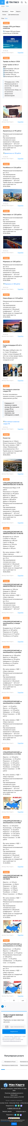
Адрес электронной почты (17, 1026)
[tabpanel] (10, 1063)
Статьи (4, 14)
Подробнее (20, 52)
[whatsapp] (18, 1115)
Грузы (6, 18)
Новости (18, 11)
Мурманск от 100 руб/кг (12, 261)
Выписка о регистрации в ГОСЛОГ (14, 1097)
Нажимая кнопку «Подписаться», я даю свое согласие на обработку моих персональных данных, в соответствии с (13, 1039)
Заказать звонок (7, 1111)
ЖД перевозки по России (9, 1061)
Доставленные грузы (13, 14)
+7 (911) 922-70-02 (14, 1103)
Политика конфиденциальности (14, 1093)
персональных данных (5, 1121)
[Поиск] (21, 2)
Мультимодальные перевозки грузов (10, 1065)
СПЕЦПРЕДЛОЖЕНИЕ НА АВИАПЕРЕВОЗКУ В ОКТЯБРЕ (12, 877)
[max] (21, 1115)
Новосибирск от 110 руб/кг (13, 298)
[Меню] (2, 2)
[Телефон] (25, 2)
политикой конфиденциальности (12, 1041)
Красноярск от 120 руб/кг (12, 214)
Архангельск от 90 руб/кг (12, 131)
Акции (12, 11)
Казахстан (6, 438)
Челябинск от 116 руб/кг (12, 167)
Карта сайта (14, 1095)
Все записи (5, 11)
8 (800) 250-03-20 (14, 1108)
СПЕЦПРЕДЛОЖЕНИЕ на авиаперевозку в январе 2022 (12, 623)
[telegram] (15, 1115)
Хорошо (14, 1123)
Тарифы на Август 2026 (11, 61)
